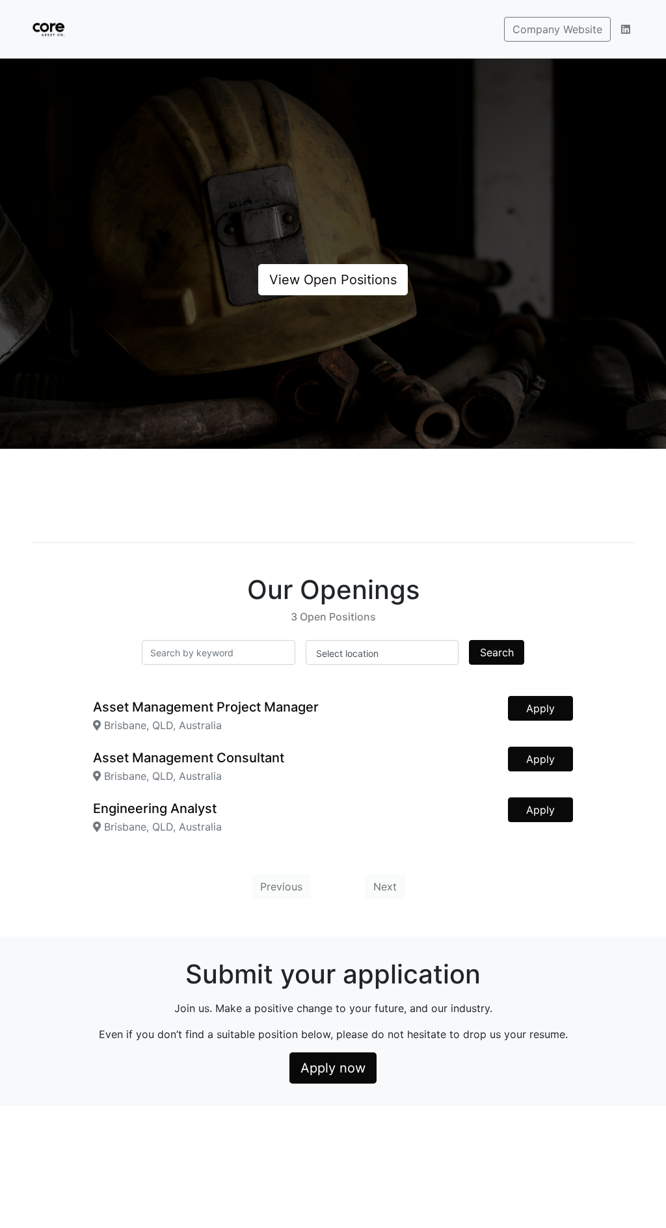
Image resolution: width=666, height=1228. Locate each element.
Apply (540, 708)
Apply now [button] (333, 1068)
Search (497, 652)
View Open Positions (333, 279)
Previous (281, 886)
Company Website (557, 29)
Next (385, 886)
